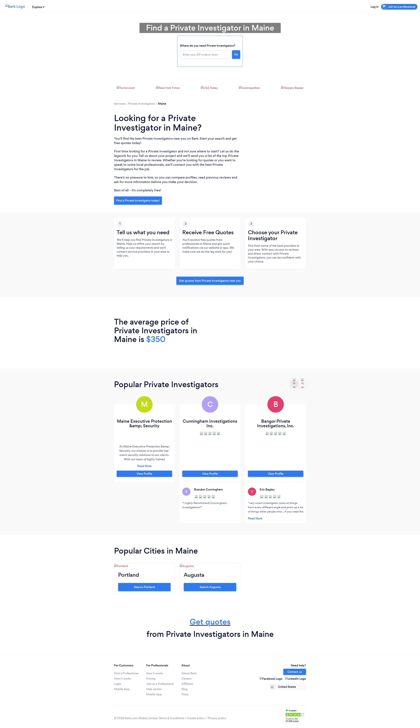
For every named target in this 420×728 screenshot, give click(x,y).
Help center (154, 689)
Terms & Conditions (171, 718)
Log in (374, 7)
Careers (186, 679)
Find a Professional (126, 673)
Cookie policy (196, 718)
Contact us (294, 672)
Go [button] (236, 54)
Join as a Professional (160, 684)
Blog (184, 689)
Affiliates (187, 684)
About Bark (188, 673)
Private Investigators (141, 104)
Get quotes (210, 621)
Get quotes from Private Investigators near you (210, 281)
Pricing (150, 679)
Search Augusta (210, 587)
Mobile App (122, 689)
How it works (122, 679)
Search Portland (144, 587)
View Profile (144, 474)
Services (119, 104)
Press (185, 694)
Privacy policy (217, 718)
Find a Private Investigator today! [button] (138, 201)
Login (117, 684)
